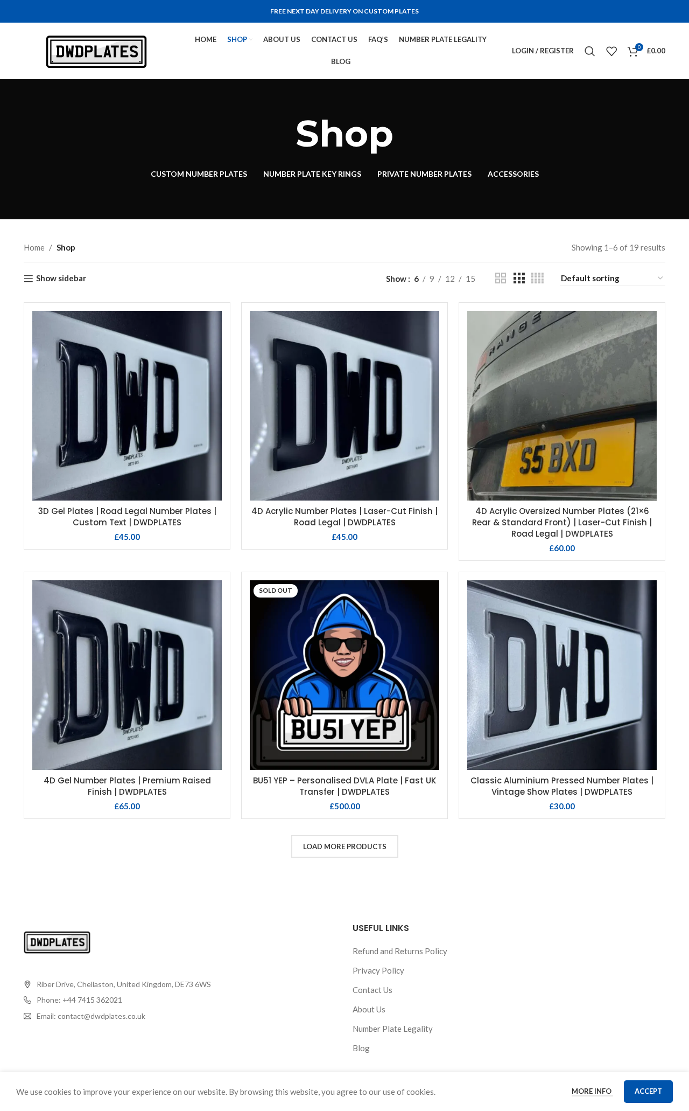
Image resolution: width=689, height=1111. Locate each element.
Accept (648, 1091)
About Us (369, 1009)
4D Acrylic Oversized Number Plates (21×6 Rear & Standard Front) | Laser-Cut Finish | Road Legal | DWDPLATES (562, 522)
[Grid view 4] (537, 278)
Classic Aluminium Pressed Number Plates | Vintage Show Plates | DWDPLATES (561, 786)
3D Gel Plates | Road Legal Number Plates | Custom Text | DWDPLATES (127, 516)
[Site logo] (96, 49)
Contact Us (372, 990)
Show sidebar (61, 278)
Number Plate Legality (393, 1028)
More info (592, 1091)
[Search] (590, 51)
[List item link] (117, 1000)
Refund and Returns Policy (400, 951)
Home (34, 247)
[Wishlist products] (611, 51)
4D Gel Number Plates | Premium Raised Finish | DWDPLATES (127, 786)
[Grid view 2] (500, 278)
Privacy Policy (378, 970)
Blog (361, 1048)
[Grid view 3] (519, 278)
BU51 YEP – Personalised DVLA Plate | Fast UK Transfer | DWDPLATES (344, 786)
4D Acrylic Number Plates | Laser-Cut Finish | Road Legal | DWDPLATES (344, 516)
